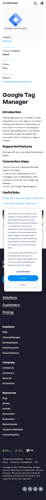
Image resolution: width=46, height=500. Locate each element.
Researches (9, 414)
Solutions (10, 297)
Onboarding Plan (11, 435)
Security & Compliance (21, 462)
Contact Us (8, 368)
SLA (36, 462)
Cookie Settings (23, 271)
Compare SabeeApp (13, 429)
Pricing (8, 312)
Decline (23, 285)
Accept (23, 278)
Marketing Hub (10, 424)
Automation (9, 419)
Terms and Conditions (13, 459)
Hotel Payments (11, 348)
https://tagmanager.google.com (17, 81)
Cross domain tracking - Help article (19, 203)
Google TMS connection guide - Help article (23, 198)
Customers (11, 305)
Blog (5, 398)
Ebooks (6, 403)
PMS (5, 332)
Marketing (7, 41)
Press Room (9, 383)
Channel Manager (11, 337)
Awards (6, 409)
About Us (7, 378)
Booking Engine (10, 343)
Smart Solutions (11, 353)
